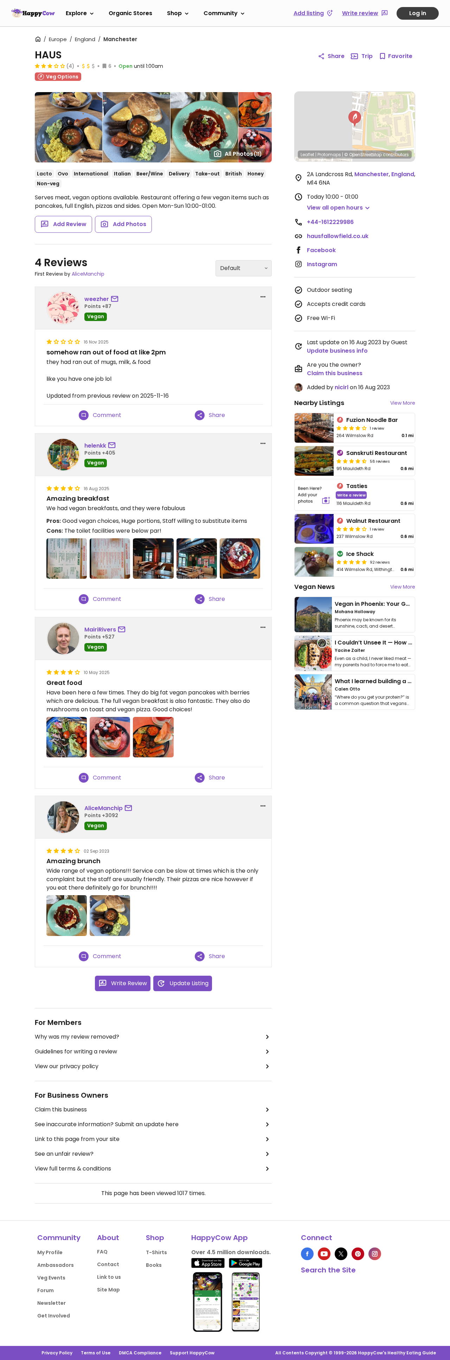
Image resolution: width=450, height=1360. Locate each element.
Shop (174, 13)
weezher (96, 299)
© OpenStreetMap (363, 155)
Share (336, 56)
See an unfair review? (64, 1154)
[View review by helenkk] (63, 454)
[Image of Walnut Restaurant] (314, 529)
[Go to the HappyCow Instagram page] (374, 1253)
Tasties (356, 486)
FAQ (102, 1251)
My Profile (50, 1252)
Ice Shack (360, 554)
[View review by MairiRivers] (63, 638)
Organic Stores (130, 13)
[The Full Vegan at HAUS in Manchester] (153, 737)
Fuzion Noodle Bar (372, 420)
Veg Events (51, 1277)
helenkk (95, 446)
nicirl (341, 387)
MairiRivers (100, 630)
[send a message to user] (116, 299)
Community (221, 13)
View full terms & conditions (73, 1169)
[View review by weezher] (63, 308)
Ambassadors (55, 1265)
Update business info (337, 351)
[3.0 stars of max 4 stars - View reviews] (50, 66)
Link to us (109, 1277)
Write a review (351, 495)
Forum (45, 1290)
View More (402, 402)
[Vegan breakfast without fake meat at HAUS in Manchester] (66, 737)
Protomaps (329, 155)
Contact (108, 1264)
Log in (417, 13)
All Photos (243, 154)
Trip (367, 56)
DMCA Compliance (140, 1353)
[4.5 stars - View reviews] (351, 461)
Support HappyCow (192, 1353)
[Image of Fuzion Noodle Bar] (314, 428)
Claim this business (61, 1109)
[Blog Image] (313, 614)
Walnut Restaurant (373, 521)
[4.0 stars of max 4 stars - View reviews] (351, 428)
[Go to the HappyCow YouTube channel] (324, 1253)
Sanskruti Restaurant (376, 453)
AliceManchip (88, 273)
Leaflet (307, 155)
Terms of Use (95, 1353)
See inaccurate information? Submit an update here (107, 1124)
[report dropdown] (263, 297)
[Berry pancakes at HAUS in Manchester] (110, 737)
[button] (354, 119)
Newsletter (51, 1303)
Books (154, 1265)
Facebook (321, 250)
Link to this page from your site (77, 1139)
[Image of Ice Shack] (314, 562)
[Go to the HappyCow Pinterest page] (358, 1253)
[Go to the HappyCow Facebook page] (307, 1253)
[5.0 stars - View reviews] (351, 562)
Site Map (108, 1289)
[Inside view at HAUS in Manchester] (153, 558)
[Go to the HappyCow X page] (341, 1253)
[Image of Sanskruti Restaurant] (314, 461)
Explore (76, 13)
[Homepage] (33, 13)
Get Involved (53, 1315)
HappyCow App (219, 1238)
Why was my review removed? (77, 1037)
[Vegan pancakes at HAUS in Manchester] (240, 558)
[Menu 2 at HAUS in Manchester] (66, 558)
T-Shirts (156, 1252)
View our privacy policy (66, 1066)
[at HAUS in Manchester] (66, 915)
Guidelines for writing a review (76, 1051)
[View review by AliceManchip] (63, 817)
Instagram (322, 264)
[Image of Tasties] (314, 495)
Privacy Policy (56, 1353)
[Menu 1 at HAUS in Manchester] (110, 558)
